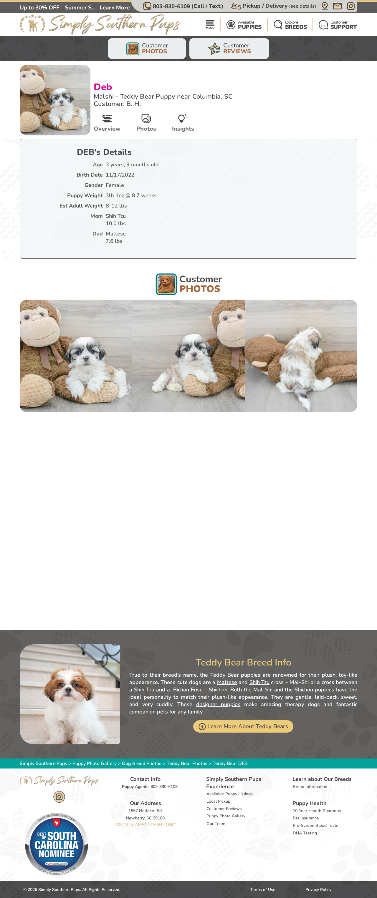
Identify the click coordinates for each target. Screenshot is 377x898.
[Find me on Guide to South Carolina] (56, 844)
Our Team (215, 823)
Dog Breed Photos (141, 763)
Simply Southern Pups (43, 763)
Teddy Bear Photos (187, 763)
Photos (146, 129)
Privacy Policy (318, 889)
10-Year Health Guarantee (318, 811)
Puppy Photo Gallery (94, 763)
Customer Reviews (224, 808)
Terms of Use (262, 889)
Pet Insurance (306, 818)
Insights (183, 129)
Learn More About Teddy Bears (247, 726)
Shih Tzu (259, 682)
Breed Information (310, 786)
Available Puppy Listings (229, 794)
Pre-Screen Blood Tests (315, 825)
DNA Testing (305, 833)
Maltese (227, 682)
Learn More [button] (115, 7)
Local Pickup (218, 801)
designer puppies (218, 704)
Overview (107, 129)
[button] (183, 6)
